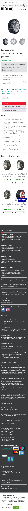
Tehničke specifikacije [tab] (12, 107)
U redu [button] (16, 507)
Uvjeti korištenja (5, 299)
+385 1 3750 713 (20, 5)
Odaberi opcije (21, 212)
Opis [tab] (6, 103)
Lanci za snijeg (22, 89)
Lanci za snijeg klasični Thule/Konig (12, 91)
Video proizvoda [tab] (10, 110)
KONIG (8, 93)
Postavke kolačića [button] (7, 507)
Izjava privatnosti (5, 300)
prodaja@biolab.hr (9, 5)
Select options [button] (7, 183)
